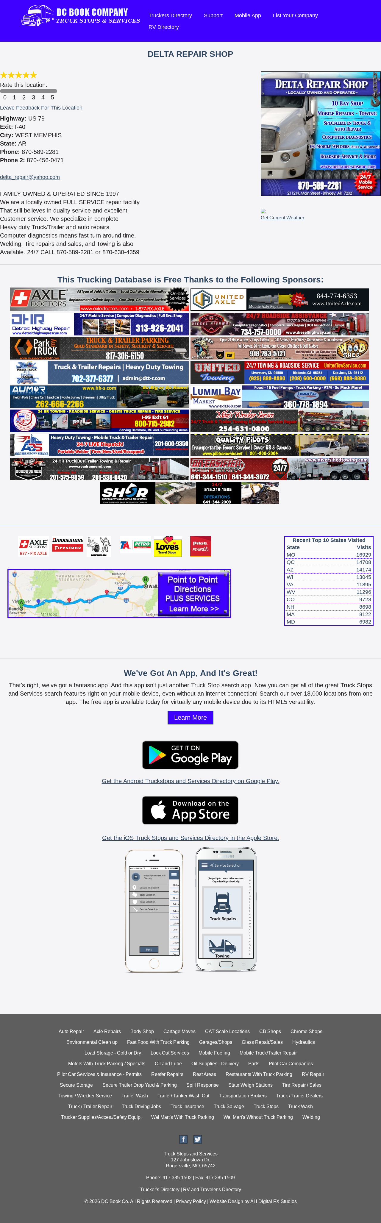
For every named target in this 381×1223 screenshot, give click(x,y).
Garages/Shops (215, 1042)
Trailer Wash (134, 1095)
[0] (5, 91)
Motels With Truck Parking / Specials (106, 1063)
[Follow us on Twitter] (197, 1141)
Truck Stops (266, 1106)
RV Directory (164, 27)
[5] (52, 91)
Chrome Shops (306, 1031)
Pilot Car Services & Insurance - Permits (99, 1074)
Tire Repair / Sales (301, 1085)
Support (213, 15)
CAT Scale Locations (227, 1031)
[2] (24, 91)
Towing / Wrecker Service (85, 1095)
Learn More (190, 717)
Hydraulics (303, 1042)
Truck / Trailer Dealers (299, 1095)
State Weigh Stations (250, 1085)
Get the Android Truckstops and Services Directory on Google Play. (190, 781)
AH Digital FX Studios (273, 1201)
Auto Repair (71, 1031)
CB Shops (270, 1031)
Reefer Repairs (167, 1074)
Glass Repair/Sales (262, 1042)
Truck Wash (300, 1106)
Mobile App (248, 15)
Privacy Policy (191, 1201)
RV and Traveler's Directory (212, 1189)
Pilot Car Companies (291, 1063)
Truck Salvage (229, 1106)
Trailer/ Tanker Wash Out (183, 1095)
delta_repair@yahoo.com (30, 177)
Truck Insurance (187, 1106)
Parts (253, 1063)
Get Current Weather (282, 217)
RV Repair (313, 1074)
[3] (33, 91)
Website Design (226, 1201)
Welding (311, 1117)
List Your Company (295, 15)
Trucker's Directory (159, 1189)
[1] (14, 91)
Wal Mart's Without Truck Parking (258, 1117)
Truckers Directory (170, 15)
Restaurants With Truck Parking (259, 1074)
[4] (43, 91)
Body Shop (142, 1031)
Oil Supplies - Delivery (215, 1063)
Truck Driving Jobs (141, 1106)
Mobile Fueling (214, 1052)
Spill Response (202, 1085)
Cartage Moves (179, 1031)
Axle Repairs (107, 1031)
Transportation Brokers (243, 1095)
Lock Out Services (170, 1052)
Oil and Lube (168, 1063)
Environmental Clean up (92, 1042)
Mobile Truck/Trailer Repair (268, 1052)
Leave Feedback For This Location (41, 108)
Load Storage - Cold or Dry (113, 1052)
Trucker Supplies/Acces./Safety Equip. (101, 1117)
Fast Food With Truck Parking (158, 1042)
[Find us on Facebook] (183, 1141)
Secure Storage (76, 1085)
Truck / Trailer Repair (90, 1106)
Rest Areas (204, 1074)
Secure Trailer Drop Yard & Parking (139, 1085)
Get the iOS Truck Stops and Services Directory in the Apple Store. (190, 838)
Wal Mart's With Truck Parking (182, 1117)
